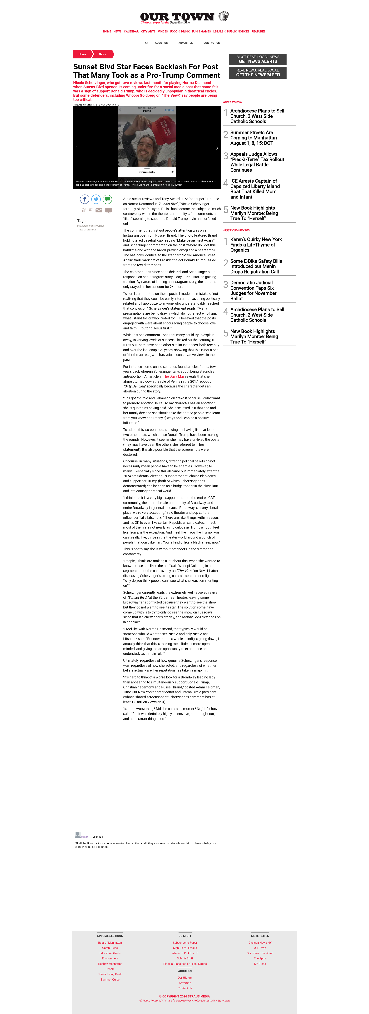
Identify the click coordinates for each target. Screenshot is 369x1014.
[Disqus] (147, 775)
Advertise (186, 43)
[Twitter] (96, 199)
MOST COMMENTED (236, 230)
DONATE (286, 4)
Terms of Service (173, 1000)
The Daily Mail (173, 376)
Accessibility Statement (216, 1000)
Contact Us (212, 43)
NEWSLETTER (265, 4)
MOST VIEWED (232, 102)
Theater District (84, 104)
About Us (161, 43)
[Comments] (107, 199)
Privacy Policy (192, 1000)
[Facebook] (84, 199)
